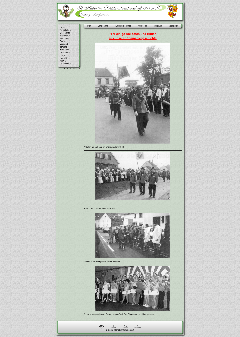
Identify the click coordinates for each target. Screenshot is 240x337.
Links (62, 55)
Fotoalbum (64, 49)
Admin (63, 60)
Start (89, 25)
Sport (62, 41)
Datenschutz (65, 63)
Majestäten (173, 25)
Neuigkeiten (65, 29)
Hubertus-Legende (122, 25)
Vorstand (158, 25)
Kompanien (65, 38)
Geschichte (65, 32)
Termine (63, 46)
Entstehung (103, 25)
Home (62, 27)
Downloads (65, 52)
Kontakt (63, 57)
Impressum (75, 68)
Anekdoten (142, 25)
